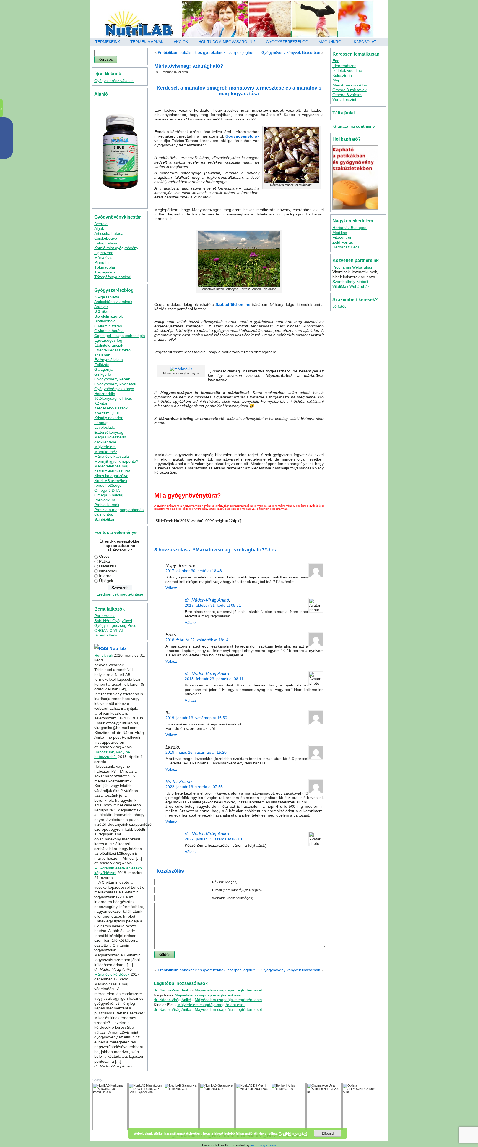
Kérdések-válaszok (111, 408)
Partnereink (104, 616)
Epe (335, 61)
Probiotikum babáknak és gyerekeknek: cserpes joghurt (206, 52)
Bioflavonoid (105, 321)
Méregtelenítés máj (111, 466)
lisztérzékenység (108, 432)
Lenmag (101, 422)
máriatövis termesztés (170, 536)
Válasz (171, 588)
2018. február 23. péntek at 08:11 (214, 679)
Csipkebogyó (105, 238)
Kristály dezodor (108, 417)
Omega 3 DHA (107, 490)
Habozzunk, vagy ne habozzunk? (112, 754)
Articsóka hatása (108, 233)
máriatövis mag (273, 533)
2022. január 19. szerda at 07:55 (194, 787)
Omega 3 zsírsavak (349, 90)
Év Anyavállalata (108, 359)
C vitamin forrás (108, 326)
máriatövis (256, 533)
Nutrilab (117, 648)
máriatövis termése (297, 533)
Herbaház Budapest (349, 227)
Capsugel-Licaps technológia (119, 335)
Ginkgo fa (102, 374)
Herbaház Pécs (345, 247)
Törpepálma (105, 272)
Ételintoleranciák (108, 345)
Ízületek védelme (347, 70)
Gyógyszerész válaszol (114, 80)
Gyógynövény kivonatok (115, 384)
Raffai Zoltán (178, 781)
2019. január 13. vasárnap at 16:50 (196, 717)
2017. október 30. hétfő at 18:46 (193, 571)
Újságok (106, 580)
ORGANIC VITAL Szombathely (109, 633)
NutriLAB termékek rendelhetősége (110, 483)
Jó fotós (339, 306)
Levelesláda (104, 427)
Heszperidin (104, 393)
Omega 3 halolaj (108, 495)
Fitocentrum (343, 237)
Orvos (104, 556)
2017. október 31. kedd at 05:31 (213, 605)
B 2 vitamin (104, 311)
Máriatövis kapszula (111, 456)
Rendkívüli (103, 655)
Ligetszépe (103, 253)
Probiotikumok (106, 505)
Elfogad (328, 1133)
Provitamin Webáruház (352, 267)
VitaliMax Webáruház (351, 286)
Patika (104, 561)
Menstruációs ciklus (349, 85)
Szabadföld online (232, 304)
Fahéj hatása (105, 243)
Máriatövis (103, 257)
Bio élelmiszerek (108, 316)
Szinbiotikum (105, 519)
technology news (263, 1145)
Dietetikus (107, 566)
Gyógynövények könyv (114, 388)
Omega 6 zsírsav (347, 95)
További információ (293, 1133)
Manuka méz (105, 451)
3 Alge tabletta (106, 297)
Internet (106, 576)
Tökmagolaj (104, 267)
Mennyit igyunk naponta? (116, 461)
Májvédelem (105, 446)
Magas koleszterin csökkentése (110, 439)
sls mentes (103, 514)
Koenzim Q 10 (106, 413)
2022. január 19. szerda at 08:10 (213, 839)
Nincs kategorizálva (111, 475)
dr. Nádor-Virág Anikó (207, 600)
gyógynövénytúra (214, 533)
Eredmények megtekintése (120, 594)
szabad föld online (218, 536)
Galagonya (103, 369)
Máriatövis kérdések (111, 974)
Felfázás (101, 364)
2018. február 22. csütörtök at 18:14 (196, 640)
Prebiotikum (104, 500)
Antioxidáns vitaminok (113, 301)
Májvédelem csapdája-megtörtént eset (228, 990)
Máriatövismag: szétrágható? (188, 66)
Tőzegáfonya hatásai (112, 277)
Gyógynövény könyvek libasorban (290, 52)
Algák (99, 228)
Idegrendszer (344, 66)
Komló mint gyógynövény (116, 248)
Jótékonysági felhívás (113, 398)
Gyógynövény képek (112, 379)
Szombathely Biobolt (350, 281)
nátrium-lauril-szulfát (112, 471)
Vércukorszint (344, 99)
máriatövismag (195, 536)
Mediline (339, 232)
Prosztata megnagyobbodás (119, 509)
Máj (335, 80)
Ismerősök (108, 571)
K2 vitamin (103, 403)
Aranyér (101, 306)
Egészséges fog (108, 340)
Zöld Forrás (342, 242)
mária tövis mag (237, 533)
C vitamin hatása (109, 330)
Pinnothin (102, 262)
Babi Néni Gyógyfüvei (113, 621)
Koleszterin (342, 75)
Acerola (101, 224)
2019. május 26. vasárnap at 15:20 (196, 752)
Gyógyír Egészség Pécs (115, 625)
